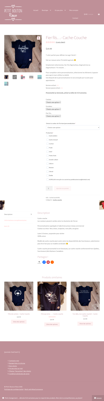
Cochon (51, 144)
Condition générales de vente (19, 374)
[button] (38, 38)
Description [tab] (8, 214)
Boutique (45, 10)
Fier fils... (49, 113)
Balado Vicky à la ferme (17, 363)
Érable (51, 175)
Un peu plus (59, 10)
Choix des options (18, 322)
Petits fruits (52, 155)
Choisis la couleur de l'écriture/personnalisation (64, 123)
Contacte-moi (14, 361)
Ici (58, 85)
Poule (51, 148)
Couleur (48, 99)
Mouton (51, 167)
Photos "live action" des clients (20, 371)
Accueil (35, 10)
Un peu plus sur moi (16, 368)
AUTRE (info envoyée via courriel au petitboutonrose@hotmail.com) (69, 179)
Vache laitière (53, 136)
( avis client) (60, 42)
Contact (75, 18)
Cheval (51, 171)
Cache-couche (57, 200)
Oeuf (50, 152)
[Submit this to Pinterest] (48, 262)
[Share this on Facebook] (44, 262)
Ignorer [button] (99, 398)
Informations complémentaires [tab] (15, 220)
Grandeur (49, 106)
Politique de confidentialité (13, 389)
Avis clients (13, 366)
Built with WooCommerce (34, 389)
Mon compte (73, 10)
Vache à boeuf (53, 140)
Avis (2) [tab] (6, 226)
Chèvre (51, 163)
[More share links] (52, 262)
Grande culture (53, 160)
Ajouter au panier (62, 188)
